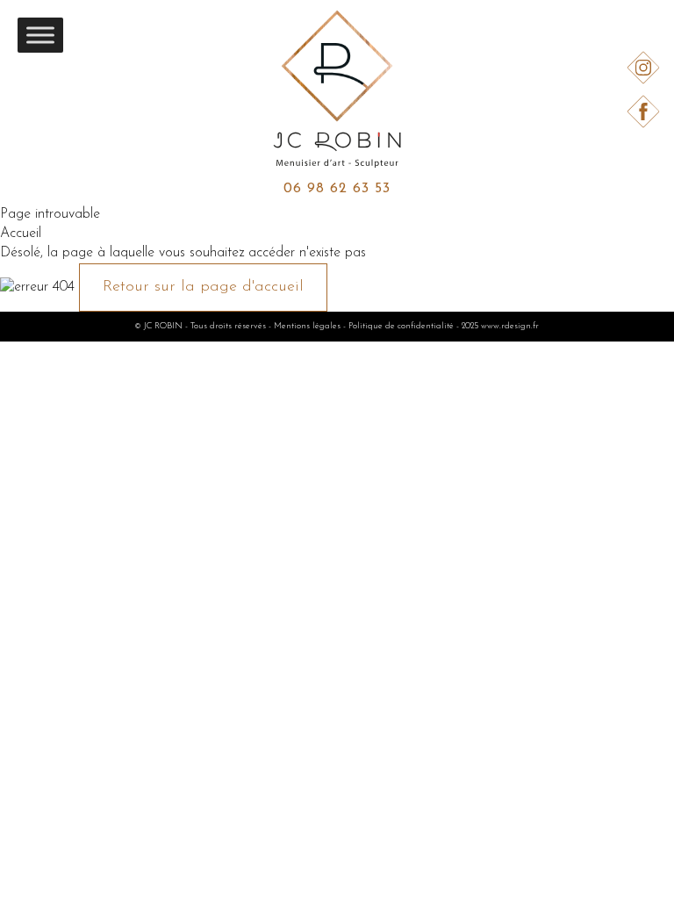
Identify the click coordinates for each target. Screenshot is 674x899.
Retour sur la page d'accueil (203, 287)
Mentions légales (307, 326)
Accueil (20, 234)
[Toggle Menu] (40, 35)
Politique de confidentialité (401, 326)
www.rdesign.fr (510, 326)
